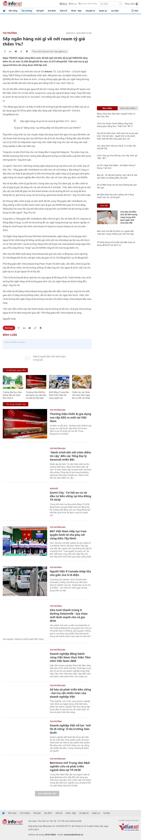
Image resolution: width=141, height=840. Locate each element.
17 (131, 126)
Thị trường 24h (57, 410)
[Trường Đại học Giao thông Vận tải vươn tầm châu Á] (13, 382)
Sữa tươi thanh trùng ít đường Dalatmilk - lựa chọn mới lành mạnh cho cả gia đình (69, 615)
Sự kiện (115, 10)
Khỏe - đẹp (76, 10)
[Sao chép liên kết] (21, 51)
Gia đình (52, 10)
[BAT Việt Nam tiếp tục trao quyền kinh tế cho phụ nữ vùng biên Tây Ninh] (25, 541)
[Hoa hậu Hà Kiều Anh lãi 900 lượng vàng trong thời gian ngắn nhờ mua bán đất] (107, 217)
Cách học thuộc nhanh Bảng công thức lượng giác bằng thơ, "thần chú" (115, 124)
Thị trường (26, 10)
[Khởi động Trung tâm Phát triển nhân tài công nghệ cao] (59, 382)
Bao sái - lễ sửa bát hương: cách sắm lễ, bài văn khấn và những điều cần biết (117, 176)
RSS (136, 10)
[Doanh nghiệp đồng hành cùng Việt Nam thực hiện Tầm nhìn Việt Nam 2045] (25, 663)
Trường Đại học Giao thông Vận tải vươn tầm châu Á (12, 395)
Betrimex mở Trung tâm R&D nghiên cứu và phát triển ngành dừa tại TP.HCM (70, 766)
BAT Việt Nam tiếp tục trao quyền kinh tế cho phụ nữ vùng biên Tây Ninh (68, 534)
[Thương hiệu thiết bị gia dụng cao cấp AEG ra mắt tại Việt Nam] (36, 382)
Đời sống (13, 10)
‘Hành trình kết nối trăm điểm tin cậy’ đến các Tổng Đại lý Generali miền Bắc (70, 456)
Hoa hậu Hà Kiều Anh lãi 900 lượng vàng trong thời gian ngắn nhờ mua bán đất (128, 217)
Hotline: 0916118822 (89, 3)
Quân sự (103, 10)
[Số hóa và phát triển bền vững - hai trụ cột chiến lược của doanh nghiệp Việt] (25, 699)
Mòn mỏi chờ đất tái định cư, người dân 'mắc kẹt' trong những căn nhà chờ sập (115, 232)
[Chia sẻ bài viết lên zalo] (10, 51)
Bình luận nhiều (127, 108)
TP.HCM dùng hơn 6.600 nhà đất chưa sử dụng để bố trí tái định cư (116, 243)
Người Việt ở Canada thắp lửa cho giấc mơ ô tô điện (70, 573)
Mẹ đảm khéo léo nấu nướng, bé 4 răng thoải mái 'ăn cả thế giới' (115, 196)
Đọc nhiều (107, 108)
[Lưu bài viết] (27, 51)
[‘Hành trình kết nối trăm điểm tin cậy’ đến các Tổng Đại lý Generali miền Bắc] (25, 462)
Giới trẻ (63, 10)
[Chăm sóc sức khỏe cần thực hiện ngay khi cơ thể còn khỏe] (82, 382)
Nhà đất (54, 488)
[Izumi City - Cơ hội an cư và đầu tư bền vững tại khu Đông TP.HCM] (25, 502)
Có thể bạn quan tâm (16, 370)
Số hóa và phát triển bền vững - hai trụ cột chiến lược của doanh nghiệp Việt (70, 693)
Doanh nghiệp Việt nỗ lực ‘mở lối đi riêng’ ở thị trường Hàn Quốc (70, 729)
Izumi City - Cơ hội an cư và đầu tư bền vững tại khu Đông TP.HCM (70, 496)
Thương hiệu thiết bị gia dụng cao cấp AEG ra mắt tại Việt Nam (36, 395)
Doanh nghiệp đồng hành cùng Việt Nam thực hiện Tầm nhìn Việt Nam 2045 (70, 657)
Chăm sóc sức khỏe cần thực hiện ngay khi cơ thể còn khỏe (81, 395)
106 (105, 148)
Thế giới (40, 10)
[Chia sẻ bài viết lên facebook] (5, 51)
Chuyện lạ (90, 10)
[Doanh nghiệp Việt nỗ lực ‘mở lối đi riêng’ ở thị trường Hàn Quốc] (25, 735)
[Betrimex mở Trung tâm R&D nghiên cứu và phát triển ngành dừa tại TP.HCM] (25, 772)
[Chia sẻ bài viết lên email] (16, 51)
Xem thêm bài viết (47, 793)
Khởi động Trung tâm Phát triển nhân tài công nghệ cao (59, 395)
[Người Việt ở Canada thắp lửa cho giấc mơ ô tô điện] (25, 581)
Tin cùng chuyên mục (16, 404)
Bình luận (9, 328)
